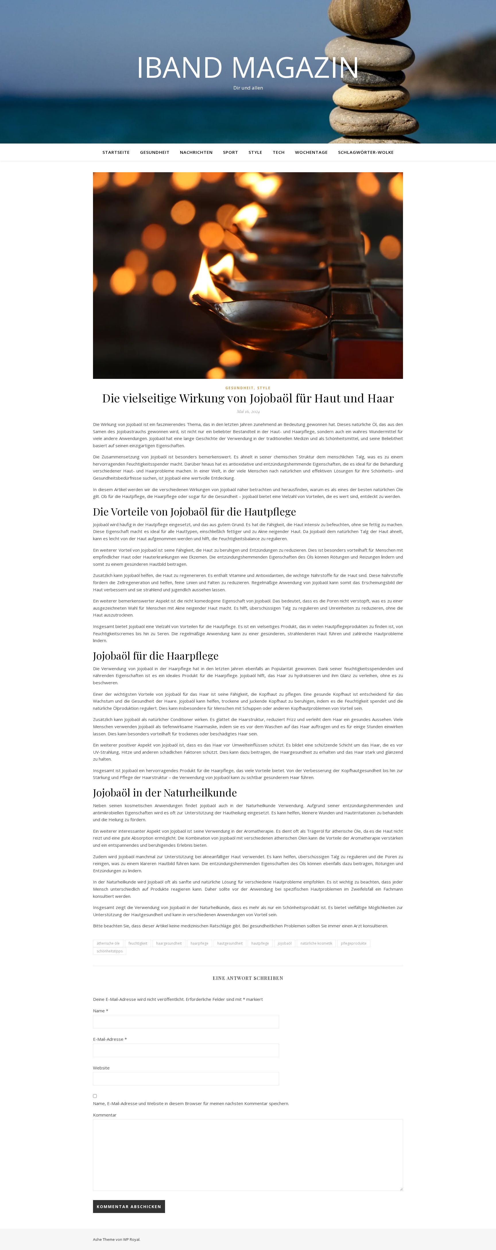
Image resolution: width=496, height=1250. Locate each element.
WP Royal (131, 1239)
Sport (230, 152)
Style (255, 152)
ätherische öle (108, 943)
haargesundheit (169, 943)
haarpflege (199, 943)
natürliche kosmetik (316, 943)
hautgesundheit (230, 943)
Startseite (116, 152)
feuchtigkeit (138, 943)
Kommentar (105, 1115)
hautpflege (260, 943)
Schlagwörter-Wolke (366, 152)
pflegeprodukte (354, 943)
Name (100, 1010)
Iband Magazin (248, 66)
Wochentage (311, 152)
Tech (279, 152)
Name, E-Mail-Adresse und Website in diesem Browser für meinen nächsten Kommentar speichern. (191, 1103)
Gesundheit (155, 152)
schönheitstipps (110, 951)
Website (101, 1068)
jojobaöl (285, 943)
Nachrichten (196, 152)
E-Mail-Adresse (110, 1039)
